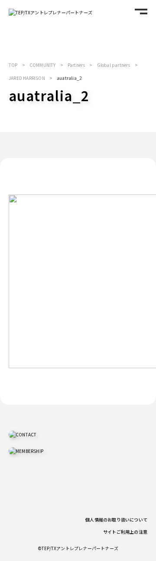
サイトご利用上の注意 (125, 531)
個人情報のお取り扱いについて (116, 519)
